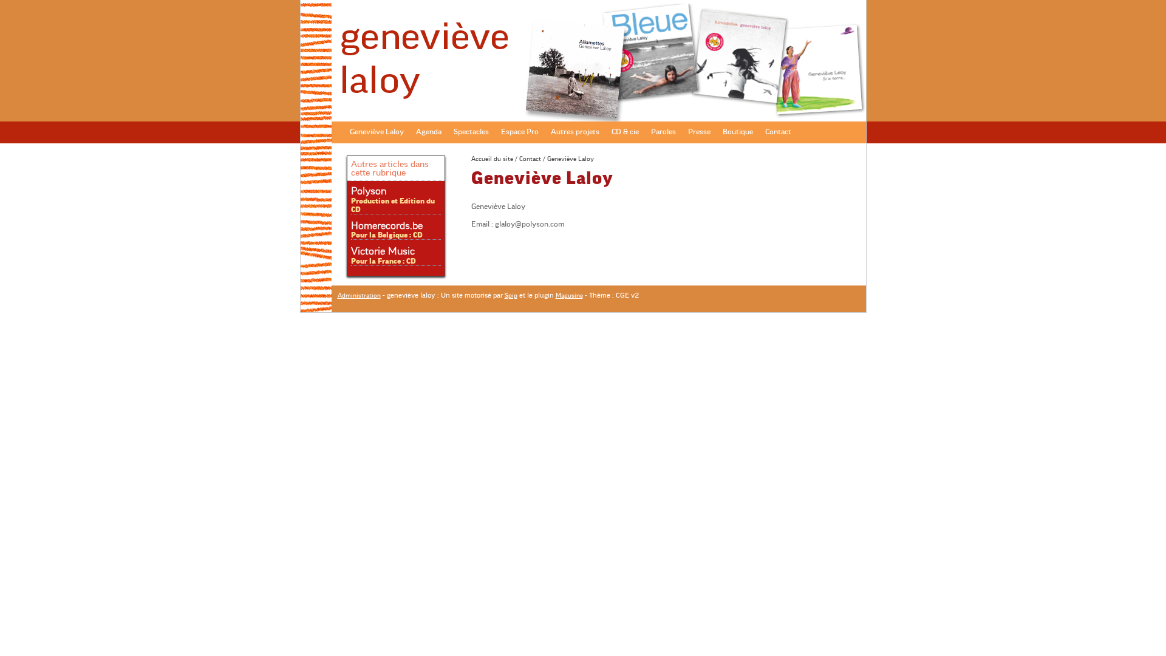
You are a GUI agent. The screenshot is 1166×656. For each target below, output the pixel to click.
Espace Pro (520, 132)
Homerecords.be (387, 225)
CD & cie (625, 132)
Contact (778, 132)
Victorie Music (383, 251)
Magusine (569, 295)
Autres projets (575, 132)
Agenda (429, 132)
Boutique (738, 132)
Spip (511, 295)
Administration (359, 295)
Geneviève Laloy (377, 132)
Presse (699, 132)
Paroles (663, 132)
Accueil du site (492, 158)
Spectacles (471, 132)
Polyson (368, 191)
